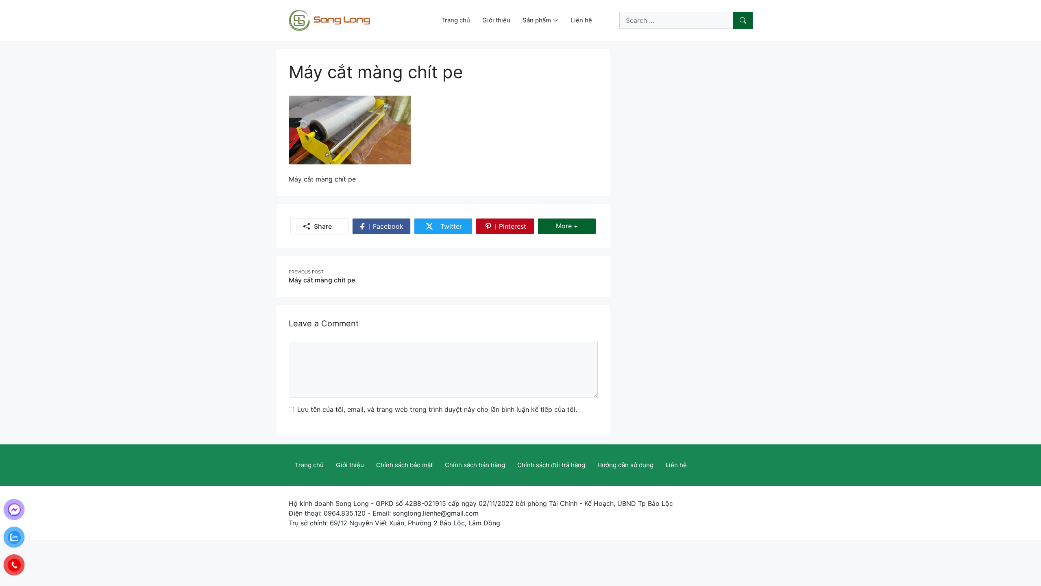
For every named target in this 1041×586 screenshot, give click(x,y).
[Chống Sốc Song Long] (329, 19)
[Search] (743, 20)
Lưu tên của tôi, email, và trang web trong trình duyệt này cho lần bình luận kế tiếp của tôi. (437, 409)
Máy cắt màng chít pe (322, 280)
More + (576, 225)
